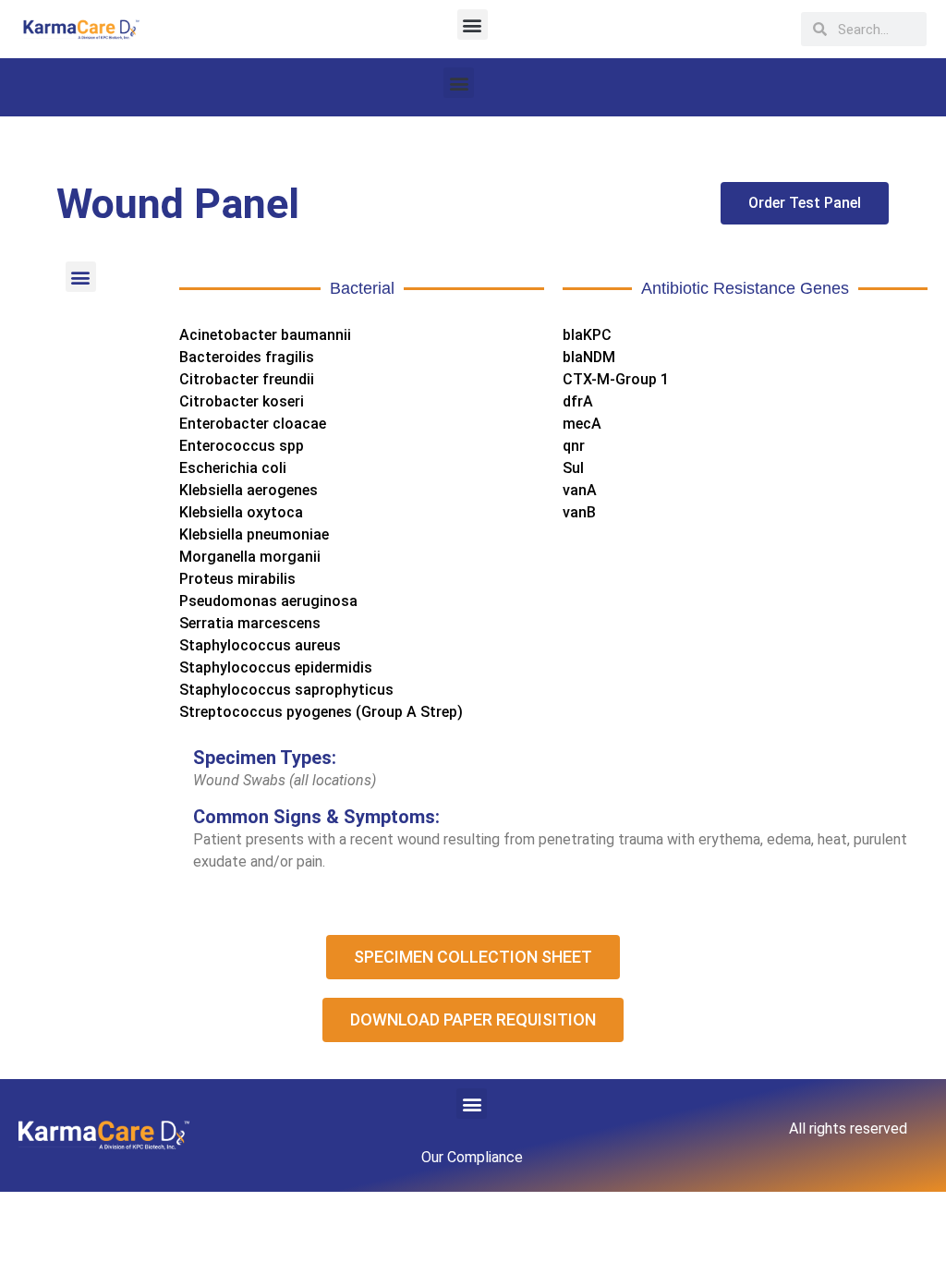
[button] (472, 24)
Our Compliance (472, 1157)
